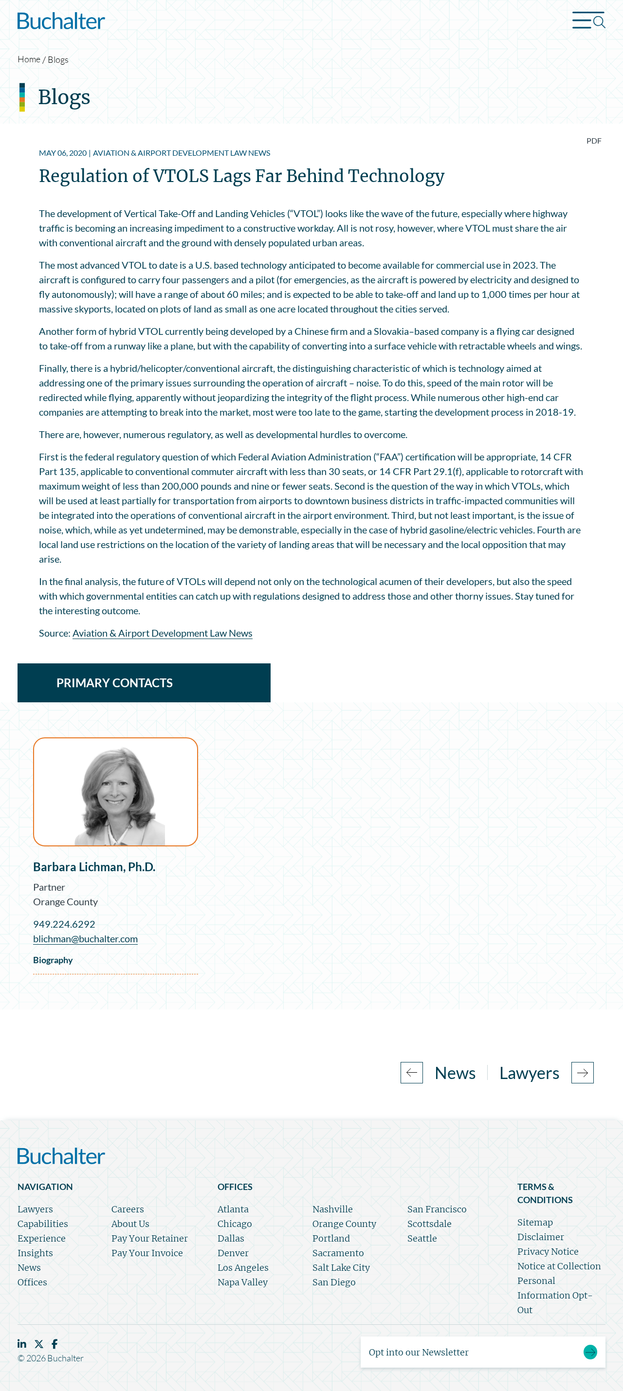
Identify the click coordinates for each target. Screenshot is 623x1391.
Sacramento (338, 1253)
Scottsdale (429, 1223)
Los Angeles (243, 1267)
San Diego (334, 1282)
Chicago (235, 1223)
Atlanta (233, 1209)
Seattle (422, 1238)
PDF (594, 140)
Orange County (65, 901)
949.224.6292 (64, 924)
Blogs (58, 59)
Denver (233, 1253)
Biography (53, 959)
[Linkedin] (22, 1344)
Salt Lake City (341, 1267)
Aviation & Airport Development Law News (163, 633)
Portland (331, 1238)
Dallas (231, 1238)
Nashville (332, 1209)
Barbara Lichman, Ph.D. (94, 867)
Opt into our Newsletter (419, 1352)
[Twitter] (39, 1344)
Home (29, 59)
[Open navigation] (588, 22)
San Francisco (437, 1209)
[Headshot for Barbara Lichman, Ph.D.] (115, 791)
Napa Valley (243, 1282)
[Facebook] (55, 1344)
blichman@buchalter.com (85, 938)
